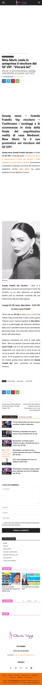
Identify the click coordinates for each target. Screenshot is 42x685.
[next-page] (6, 478)
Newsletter (35, 675)
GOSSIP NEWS (11, 381)
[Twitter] (8, 81)
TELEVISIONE (10, 53)
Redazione (17, 675)
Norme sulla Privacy (33, 682)
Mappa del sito (26, 675)
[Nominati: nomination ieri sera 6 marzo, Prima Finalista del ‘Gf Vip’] (7, 433)
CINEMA (29, 601)
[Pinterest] (13, 81)
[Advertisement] (21, 30)
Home (3, 53)
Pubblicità (20, 677)
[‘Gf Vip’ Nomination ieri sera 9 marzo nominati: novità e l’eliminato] (7, 424)
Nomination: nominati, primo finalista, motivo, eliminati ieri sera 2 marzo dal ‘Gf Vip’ (26, 443)
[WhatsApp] (17, 81)
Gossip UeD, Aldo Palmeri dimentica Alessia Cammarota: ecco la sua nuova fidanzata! (31, 407)
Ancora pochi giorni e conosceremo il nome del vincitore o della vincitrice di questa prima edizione (21, 159)
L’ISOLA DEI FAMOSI (9, 561)
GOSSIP (5, 546)
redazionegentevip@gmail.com (25, 655)
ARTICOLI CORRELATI (9, 417)
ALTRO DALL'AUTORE (25, 417)
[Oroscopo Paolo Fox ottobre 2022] (31, 579)
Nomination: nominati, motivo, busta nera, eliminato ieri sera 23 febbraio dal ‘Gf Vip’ (26, 471)
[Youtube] (31, 668)
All (23, 601)
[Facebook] (4, 81)
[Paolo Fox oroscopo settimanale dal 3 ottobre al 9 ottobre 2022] (11, 579)
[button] (3, 2)
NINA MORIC (20, 381)
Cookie (25, 682)
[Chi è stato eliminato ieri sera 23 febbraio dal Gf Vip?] (7, 461)
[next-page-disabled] (6, 608)
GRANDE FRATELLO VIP (22, 53)
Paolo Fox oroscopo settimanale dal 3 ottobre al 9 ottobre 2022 (11, 589)
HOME (5, 543)
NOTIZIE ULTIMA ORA (10, 552)
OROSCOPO (7, 549)
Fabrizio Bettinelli (8, 76)
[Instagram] (16, 668)
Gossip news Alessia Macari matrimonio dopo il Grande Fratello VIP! (11, 406)
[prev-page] (3, 478)
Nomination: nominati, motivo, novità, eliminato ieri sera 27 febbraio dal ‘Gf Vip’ (26, 452)
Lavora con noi (28, 677)
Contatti (10, 675)
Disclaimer (13, 677)
